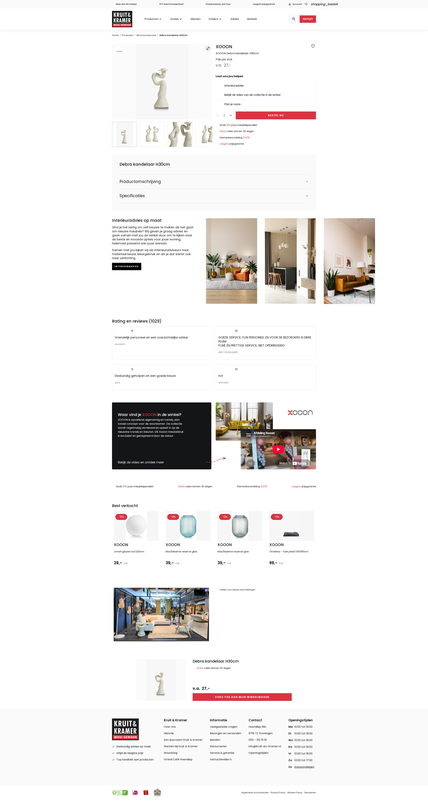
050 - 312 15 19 (257, 740)
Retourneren (218, 746)
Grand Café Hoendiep (178, 759)
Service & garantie (222, 753)
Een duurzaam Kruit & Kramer (183, 740)
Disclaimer (310, 792)
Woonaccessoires (146, 35)
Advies (234, 19)
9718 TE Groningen (261, 733)
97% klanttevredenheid (171, 4)
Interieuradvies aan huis (218, 4)
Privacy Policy (278, 792)
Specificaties (132, 196)
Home (115, 35)
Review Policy (295, 792)
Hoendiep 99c (257, 727)
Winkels (252, 19)
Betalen (215, 740)
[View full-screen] (208, 48)
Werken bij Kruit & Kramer (181, 746)
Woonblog (170, 753)
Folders (213, 19)
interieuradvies (127, 266)
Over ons (170, 727)
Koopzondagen (304, 767)
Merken (196, 19)
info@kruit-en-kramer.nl (265, 746)
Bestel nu (276, 115)
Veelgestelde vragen (223, 727)
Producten (151, 19)
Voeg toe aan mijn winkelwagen (242, 697)
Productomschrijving (140, 182)
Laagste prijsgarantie (264, 4)
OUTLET (308, 19)
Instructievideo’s (221, 759)
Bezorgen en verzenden (225, 733)
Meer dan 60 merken (126, 4)
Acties (174, 19)
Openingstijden (258, 753)
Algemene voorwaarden (255, 792)
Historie (169, 733)
